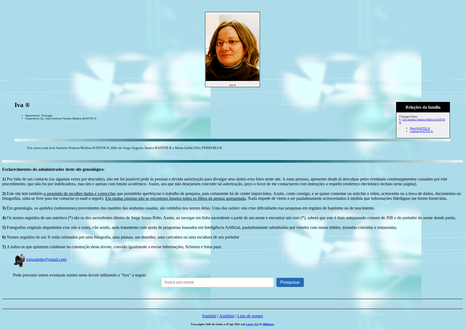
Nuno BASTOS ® (420, 128)
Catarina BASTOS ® (421, 131)
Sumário (209, 316)
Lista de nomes (250, 316)
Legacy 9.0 (252, 324)
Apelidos (226, 316)
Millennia (268, 324)
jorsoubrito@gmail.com (46, 259)
